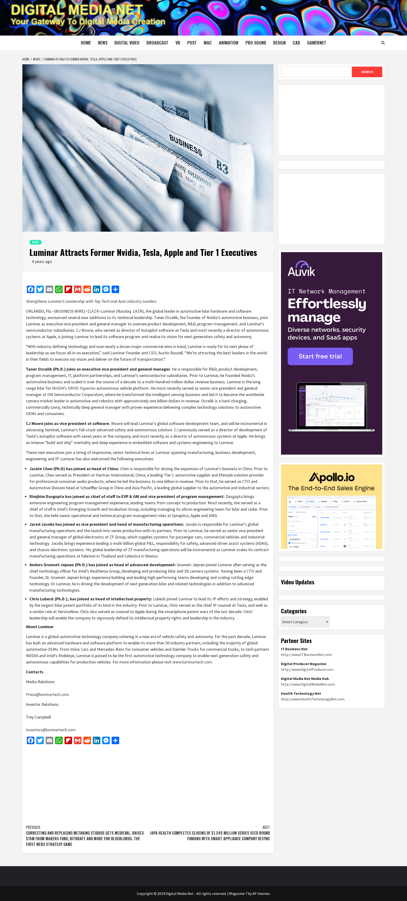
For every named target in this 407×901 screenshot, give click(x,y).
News (102, 43)
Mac (208, 43)
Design (279, 43)
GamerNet (316, 43)
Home (86, 43)
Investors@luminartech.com (51, 729)
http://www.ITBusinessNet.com (306, 654)
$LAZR (93, 311)
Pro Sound (255, 43)
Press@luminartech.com (47, 694)
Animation (228, 43)
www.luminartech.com (192, 662)
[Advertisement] (148, 782)
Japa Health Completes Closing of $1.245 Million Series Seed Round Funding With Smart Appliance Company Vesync (210, 832)
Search (367, 72)
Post (192, 43)
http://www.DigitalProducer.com (307, 669)
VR (177, 43)
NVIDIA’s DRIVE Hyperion (73, 388)
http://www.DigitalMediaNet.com (308, 684)
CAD (296, 43)
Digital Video (126, 43)
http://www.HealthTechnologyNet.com (313, 699)
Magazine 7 (238, 893)
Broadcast (157, 43)
